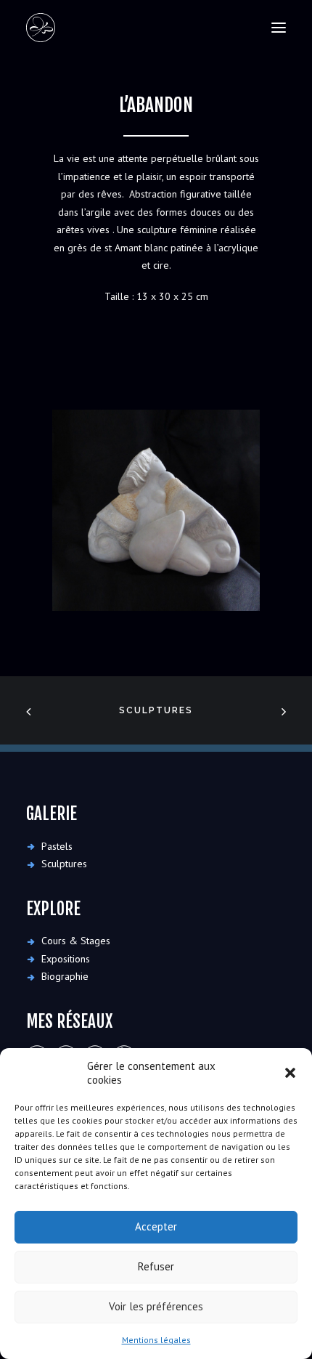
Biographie (65, 976)
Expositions (65, 958)
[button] (290, 1073)
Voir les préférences (156, 1306)
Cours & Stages (75, 940)
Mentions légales (156, 1339)
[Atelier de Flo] (40, 27)
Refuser (156, 1266)
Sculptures (156, 710)
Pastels (57, 846)
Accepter (156, 1226)
